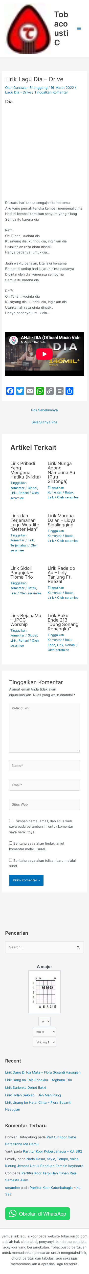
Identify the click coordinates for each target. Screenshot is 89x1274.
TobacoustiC (61, 28)
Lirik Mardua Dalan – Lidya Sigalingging (61, 520)
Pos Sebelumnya (44, 410)
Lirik (13, 493)
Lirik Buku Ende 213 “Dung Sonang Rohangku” (63, 622)
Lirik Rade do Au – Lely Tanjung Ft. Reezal (61, 574)
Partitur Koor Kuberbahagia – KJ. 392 (52, 1151)
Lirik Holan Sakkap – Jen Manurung (33, 1095)
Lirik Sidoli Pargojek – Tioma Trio (21, 572)
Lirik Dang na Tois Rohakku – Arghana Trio (38, 1080)
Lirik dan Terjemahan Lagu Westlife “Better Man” (24, 522)
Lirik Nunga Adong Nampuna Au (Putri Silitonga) (61, 472)
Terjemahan (18, 545)
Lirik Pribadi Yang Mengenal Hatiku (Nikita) (25, 470)
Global (32, 488)
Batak (69, 492)
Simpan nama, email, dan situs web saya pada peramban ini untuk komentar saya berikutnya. (41, 826)
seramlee (12, 1188)
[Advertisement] (44, 154)
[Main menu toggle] (79, 29)
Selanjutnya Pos (44, 422)
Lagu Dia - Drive (18, 92)
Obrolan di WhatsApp (42, 1213)
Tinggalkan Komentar (51, 92)
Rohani (24, 493)
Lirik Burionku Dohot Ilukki (25, 1087)
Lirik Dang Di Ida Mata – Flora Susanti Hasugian (43, 1072)
